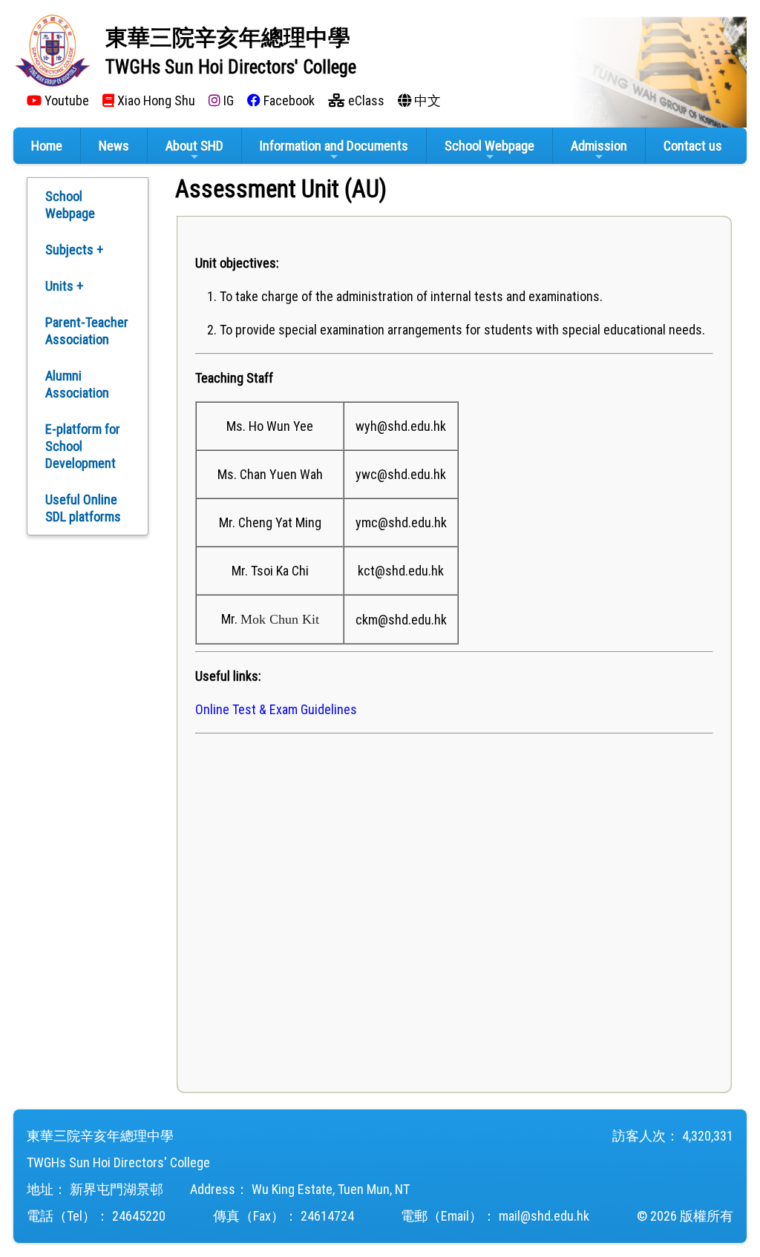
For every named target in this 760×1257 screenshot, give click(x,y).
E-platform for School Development (82, 446)
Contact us (693, 146)
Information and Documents (334, 146)
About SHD (194, 146)
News (114, 146)
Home (46, 146)
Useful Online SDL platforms (83, 508)
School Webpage (489, 146)
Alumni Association (77, 384)
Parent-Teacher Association (86, 330)
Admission (599, 146)
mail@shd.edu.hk (544, 1216)
